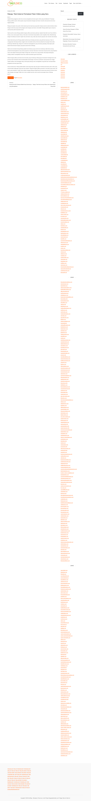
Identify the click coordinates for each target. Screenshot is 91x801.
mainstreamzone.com (65, 369)
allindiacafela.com (64, 723)
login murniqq (15, 783)
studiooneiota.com (64, 418)
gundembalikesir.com (65, 100)
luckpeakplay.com (64, 536)
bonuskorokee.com (65, 510)
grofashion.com (64, 540)
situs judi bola (18, 772)
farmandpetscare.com (65, 386)
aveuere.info (63, 355)
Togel (70, 3)
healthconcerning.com (65, 360)
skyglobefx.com (64, 433)
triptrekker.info (64, 441)
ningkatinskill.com (64, 227)
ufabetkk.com (63, 656)
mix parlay (24, 780)
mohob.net (63, 338)
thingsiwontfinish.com (65, 560)
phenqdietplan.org (64, 235)
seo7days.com (64, 671)
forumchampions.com (65, 583)
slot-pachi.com (64, 349)
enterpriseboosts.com (65, 632)
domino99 (63, 66)
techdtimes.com (64, 96)
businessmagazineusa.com (66, 454)
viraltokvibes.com (64, 613)
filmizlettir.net (63, 574)
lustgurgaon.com (64, 328)
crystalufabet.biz (64, 160)
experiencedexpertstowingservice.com (69, 469)
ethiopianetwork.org (65, 377)
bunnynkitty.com (64, 680)
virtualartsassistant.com (66, 478)
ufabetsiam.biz (64, 132)
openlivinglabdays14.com (66, 182)
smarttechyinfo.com (65, 341)
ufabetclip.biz (63, 126)
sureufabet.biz (64, 152)
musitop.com (63, 246)
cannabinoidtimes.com (65, 356)
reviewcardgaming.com (65, 467)
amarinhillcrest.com (65, 622)
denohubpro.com (64, 412)
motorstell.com (64, 605)
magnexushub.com (65, 113)
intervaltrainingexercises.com (67, 495)
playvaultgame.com (65, 551)
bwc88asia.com (64, 212)
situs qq (9, 770)
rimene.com (63, 701)
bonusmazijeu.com (65, 506)
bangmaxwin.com (64, 688)
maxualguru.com (64, 345)
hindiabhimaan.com (65, 746)
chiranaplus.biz (64, 708)
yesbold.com (63, 104)
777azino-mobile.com (65, 192)
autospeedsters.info (65, 426)
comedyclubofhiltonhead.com (67, 476)
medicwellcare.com (65, 456)
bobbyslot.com (64, 332)
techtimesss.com (64, 602)
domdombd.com (64, 517)
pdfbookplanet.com (65, 407)
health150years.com (65, 607)
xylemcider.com (64, 259)
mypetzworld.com (64, 207)
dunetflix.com (63, 238)
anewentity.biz (64, 667)
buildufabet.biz (64, 167)
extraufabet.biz (64, 141)
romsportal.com (64, 555)
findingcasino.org (64, 420)
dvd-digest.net (64, 705)
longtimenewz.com (65, 532)
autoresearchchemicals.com (67, 751)
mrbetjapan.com (64, 665)
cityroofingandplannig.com (66, 199)
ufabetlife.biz (63, 143)
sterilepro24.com (64, 463)
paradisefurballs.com (65, 353)
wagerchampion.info (65, 427)
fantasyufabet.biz (64, 130)
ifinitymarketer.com (65, 527)
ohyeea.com (63, 251)
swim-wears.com (64, 592)
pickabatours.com (64, 295)
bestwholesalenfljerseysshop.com (68, 180)
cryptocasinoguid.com (65, 175)
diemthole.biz (63, 654)
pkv (61, 64)
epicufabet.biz (64, 158)
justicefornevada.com (65, 381)
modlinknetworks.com (65, 530)
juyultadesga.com (64, 203)
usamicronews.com (65, 538)
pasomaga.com (64, 265)
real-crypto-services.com (66, 205)
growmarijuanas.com (65, 371)
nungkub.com (63, 255)
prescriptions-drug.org (65, 609)
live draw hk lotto (64, 60)
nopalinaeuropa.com (65, 270)
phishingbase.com (64, 543)
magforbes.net (64, 617)
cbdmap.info (63, 304)
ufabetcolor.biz (64, 139)
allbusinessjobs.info (65, 291)
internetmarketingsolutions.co (67, 399)
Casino (60, 3)
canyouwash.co (64, 92)
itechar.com (63, 102)
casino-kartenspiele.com (66, 633)
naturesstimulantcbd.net (66, 268)
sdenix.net (63, 620)
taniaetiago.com (64, 261)
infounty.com (63, 208)
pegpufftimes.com (64, 579)
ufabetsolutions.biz (65, 145)
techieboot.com (64, 98)
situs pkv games (23, 770)
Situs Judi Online (77, 3)
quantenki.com (64, 452)
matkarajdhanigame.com (66, 308)
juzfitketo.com (63, 263)
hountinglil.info (64, 323)
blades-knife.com (64, 414)
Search (62, 11)
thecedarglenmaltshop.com (66, 282)
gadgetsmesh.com (64, 379)
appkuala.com (64, 669)
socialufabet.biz (64, 147)
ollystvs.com (63, 401)
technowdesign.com (65, 195)
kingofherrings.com (65, 663)
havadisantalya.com (65, 94)
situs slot (29, 772)
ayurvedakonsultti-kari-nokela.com (68, 184)
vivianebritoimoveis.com (66, 615)
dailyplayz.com (64, 519)
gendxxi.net (63, 442)
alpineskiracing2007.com (66, 725)
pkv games (19, 77)
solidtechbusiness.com (65, 465)
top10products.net (64, 293)
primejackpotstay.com (65, 547)
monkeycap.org (64, 618)
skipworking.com (64, 645)
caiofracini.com (64, 390)
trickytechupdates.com (65, 744)
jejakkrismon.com (64, 652)
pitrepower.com (64, 729)
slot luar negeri (11, 772)
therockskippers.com (65, 719)
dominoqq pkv (20, 768)
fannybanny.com (64, 525)
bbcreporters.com (64, 173)
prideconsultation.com (65, 321)
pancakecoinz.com (65, 317)
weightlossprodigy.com (65, 340)
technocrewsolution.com (66, 611)
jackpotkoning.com (65, 528)
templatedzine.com (65, 231)
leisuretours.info (64, 383)
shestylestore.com (64, 558)
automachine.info (64, 424)
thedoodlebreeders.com (66, 220)
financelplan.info (64, 298)
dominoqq (63, 72)
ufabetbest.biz (64, 150)
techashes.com (64, 91)
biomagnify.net (64, 272)
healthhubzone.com (65, 105)
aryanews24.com (64, 188)
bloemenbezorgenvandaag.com (67, 675)
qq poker (9, 785)
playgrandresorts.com (65, 553)
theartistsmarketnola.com (66, 706)
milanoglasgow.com (65, 714)
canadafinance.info (65, 697)
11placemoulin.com (65, 334)
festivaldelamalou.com (65, 587)
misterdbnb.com (64, 491)
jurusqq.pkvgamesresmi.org (13, 789)
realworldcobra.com (65, 422)
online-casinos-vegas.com (66, 736)
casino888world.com (65, 489)
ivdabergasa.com (64, 201)
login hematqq (21, 783)
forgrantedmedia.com (65, 594)
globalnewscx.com (64, 403)
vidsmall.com (63, 457)
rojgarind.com (63, 362)
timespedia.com (64, 650)
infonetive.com (64, 690)
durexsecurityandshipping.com (67, 197)
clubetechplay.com (64, 515)
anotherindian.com (65, 257)
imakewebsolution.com (65, 313)
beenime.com (63, 484)
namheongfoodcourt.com (66, 712)
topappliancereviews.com (66, 742)
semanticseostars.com (65, 368)
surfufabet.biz (63, 149)
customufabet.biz (64, 154)
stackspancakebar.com (65, 710)
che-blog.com (63, 315)
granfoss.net (63, 721)
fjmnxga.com (63, 684)
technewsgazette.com (65, 660)
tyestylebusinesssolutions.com (67, 497)
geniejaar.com (64, 330)
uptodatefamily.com (65, 244)
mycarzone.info (64, 446)
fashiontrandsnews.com (66, 171)
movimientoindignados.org (66, 240)
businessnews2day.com (66, 459)
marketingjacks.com (65, 740)
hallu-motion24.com (65, 718)
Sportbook (65, 3)
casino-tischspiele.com (65, 637)
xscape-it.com (64, 190)
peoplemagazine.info (65, 89)
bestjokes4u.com (64, 326)
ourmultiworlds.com (65, 575)
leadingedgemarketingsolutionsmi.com (69, 177)
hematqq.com (23, 781)
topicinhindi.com (64, 285)
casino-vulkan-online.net (66, 727)
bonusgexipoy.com (65, 512)
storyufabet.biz (64, 156)
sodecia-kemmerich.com (66, 485)
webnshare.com (64, 373)
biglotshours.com (64, 117)
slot (16, 774)
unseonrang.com (64, 394)
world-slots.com (64, 311)
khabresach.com (64, 748)
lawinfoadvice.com (64, 233)
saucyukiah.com (64, 570)
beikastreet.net (64, 572)
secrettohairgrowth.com (66, 676)
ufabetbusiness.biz (65, 135)
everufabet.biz (64, 163)
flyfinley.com (63, 319)
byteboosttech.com (65, 111)
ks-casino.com (64, 216)
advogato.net (63, 626)
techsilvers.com (64, 225)
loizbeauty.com (64, 647)
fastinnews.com (64, 523)
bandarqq (63, 70)
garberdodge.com (64, 590)
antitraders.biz (64, 186)
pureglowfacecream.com (66, 662)
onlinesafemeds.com (65, 120)
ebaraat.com (63, 107)
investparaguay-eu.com (66, 210)
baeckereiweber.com (65, 87)
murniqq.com (17, 781)
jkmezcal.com (63, 493)
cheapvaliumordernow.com (66, 482)
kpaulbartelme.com (65, 474)
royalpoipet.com (64, 499)
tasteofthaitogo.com (65, 678)
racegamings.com (64, 545)
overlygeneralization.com (66, 375)
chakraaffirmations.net (65, 325)
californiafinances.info (65, 695)
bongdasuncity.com (65, 347)
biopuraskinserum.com (65, 693)
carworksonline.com (65, 600)
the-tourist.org (64, 624)
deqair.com (63, 223)
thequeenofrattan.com (65, 411)
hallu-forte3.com (64, 716)
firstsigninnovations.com (66, 589)
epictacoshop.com (64, 691)
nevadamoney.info (64, 699)
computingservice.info (65, 388)
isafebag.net (63, 628)
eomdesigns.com (64, 439)
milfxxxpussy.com (64, 242)
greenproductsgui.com (65, 358)
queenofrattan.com (65, 409)
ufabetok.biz (63, 162)
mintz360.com (64, 336)
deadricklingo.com (64, 431)
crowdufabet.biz (64, 165)
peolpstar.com (64, 596)
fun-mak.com (63, 487)
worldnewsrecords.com (65, 461)
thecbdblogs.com (64, 749)
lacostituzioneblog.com (65, 250)
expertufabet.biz (64, 128)
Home (46, 3)
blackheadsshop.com (65, 470)
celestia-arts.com (64, 581)
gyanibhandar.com (64, 122)
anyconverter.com (64, 648)
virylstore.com (64, 604)
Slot (56, 3)
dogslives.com (64, 405)
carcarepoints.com (64, 218)
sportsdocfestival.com (65, 557)
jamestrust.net (64, 641)
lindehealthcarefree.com (66, 289)
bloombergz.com (64, 630)
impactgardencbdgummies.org (67, 266)
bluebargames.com (65, 585)
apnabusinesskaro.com (65, 753)
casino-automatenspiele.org (66, 635)
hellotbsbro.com (64, 384)
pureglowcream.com (65, 673)
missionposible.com (65, 734)
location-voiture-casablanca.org (67, 472)
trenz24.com (63, 643)
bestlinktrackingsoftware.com (67, 502)
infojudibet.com (64, 302)
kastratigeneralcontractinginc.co (67, 178)
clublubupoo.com (64, 504)
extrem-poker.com (64, 214)
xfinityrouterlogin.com (65, 738)
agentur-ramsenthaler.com (66, 437)
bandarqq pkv (10, 781)
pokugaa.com (63, 549)
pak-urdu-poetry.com (65, 396)
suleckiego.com (64, 755)
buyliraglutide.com (64, 119)
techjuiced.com (64, 109)
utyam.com (63, 248)
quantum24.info (64, 450)
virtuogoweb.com (64, 115)
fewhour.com (63, 364)
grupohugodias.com (65, 221)
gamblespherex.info (65, 435)
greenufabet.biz (64, 137)
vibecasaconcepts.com (65, 448)
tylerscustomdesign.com (66, 598)
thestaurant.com (64, 500)
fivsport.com (63, 229)
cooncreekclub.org (64, 577)
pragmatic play (11, 774)
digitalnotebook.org (65, 343)
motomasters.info (64, 444)
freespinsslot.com (64, 351)
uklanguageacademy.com (66, 287)
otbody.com (63, 639)
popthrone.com (64, 310)
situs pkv (29, 770)
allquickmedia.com (64, 658)
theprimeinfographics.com (66, 480)
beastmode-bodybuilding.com (67, 297)
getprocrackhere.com (65, 521)
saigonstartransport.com (66, 686)
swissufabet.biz (64, 134)
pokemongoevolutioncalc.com (67, 542)
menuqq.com (10, 768)
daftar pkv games (64, 62)
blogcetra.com (64, 398)
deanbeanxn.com (64, 306)
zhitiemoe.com (64, 253)
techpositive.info (64, 392)
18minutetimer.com (65, 366)
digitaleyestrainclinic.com (66, 733)
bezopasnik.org (64, 682)
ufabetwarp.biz (64, 124)
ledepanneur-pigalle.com (66, 703)
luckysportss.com (64, 534)
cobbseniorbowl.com (65, 193)
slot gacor (63, 59)
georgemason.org (64, 283)
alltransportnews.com (65, 169)
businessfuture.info (65, 300)
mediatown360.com (65, 731)
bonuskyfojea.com (64, 508)
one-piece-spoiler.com (65, 416)
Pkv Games (51, 3)
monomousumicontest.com (66, 429)
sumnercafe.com (64, 236)
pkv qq (15, 768)
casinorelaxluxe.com (65, 514)
